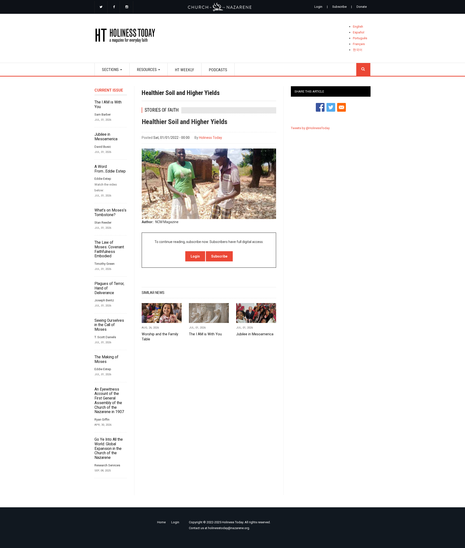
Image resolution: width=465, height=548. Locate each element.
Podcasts (218, 69)
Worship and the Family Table (160, 336)
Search (363, 69)
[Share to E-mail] (341, 107)
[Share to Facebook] (320, 107)
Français (359, 44)
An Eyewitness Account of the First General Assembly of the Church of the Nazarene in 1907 (109, 400)
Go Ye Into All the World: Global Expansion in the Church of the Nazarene (108, 448)
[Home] (127, 36)
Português (360, 38)
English (358, 26)
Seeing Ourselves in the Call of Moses (109, 325)
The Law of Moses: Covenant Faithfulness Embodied (109, 249)
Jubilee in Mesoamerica (105, 136)
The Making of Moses (106, 359)
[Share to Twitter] (330, 107)
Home (161, 522)
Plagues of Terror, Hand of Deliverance (109, 288)
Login (318, 6)
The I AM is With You (108, 104)
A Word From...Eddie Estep (110, 168)
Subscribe (339, 6)
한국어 (357, 50)
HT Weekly (184, 69)
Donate (361, 6)
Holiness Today (210, 138)
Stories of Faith (162, 110)
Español (358, 32)
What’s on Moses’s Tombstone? (110, 212)
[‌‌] (101, 7)
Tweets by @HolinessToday (310, 128)
